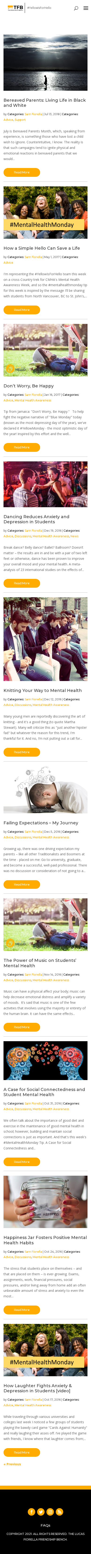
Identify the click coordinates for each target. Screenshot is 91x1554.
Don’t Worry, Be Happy (29, 386)
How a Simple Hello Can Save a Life (42, 248)
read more (22, 172)
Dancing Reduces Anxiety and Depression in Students (36, 519)
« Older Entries (14, 1464)
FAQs (45, 1525)
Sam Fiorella (33, 114)
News (74, 536)
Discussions (23, 536)
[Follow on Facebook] (31, 1512)
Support (20, 119)
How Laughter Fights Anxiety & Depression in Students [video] (38, 1388)
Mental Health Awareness (33, 400)
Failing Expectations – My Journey (41, 823)
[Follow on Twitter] (41, 1512)
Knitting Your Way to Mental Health (43, 690)
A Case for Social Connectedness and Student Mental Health (44, 1092)
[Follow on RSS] (59, 1512)
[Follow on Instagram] (50, 1512)
